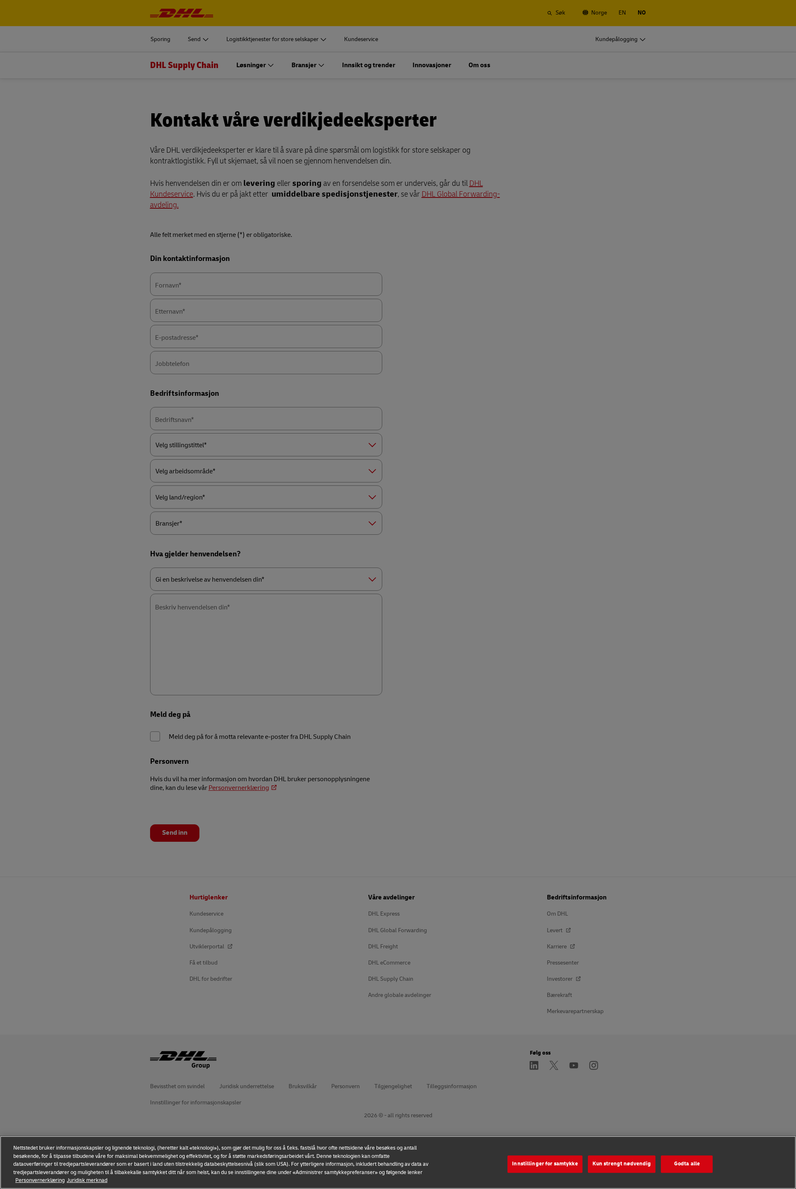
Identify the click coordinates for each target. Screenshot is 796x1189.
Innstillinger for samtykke (545, 1163)
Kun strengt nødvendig (621, 1163)
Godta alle (687, 1163)
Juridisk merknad (87, 1180)
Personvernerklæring (40, 1180)
